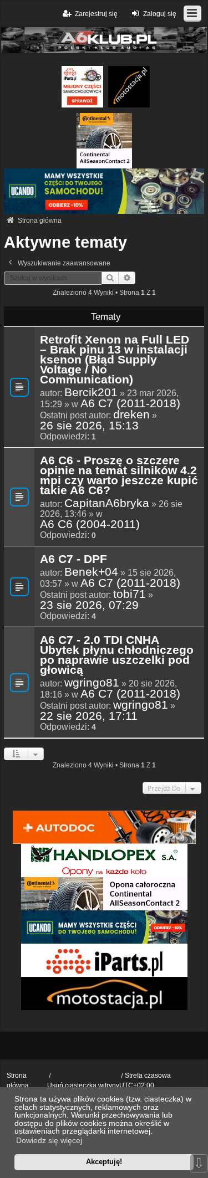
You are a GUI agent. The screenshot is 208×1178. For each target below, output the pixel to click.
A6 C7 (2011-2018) (130, 403)
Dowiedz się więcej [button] (49, 1140)
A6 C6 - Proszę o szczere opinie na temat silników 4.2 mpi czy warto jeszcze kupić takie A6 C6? (119, 475)
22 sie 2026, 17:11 (89, 716)
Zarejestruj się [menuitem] (96, 14)
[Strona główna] (104, 40)
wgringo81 (91, 683)
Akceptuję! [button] (104, 1161)
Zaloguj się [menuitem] (159, 14)
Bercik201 (91, 392)
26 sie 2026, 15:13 (89, 426)
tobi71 (129, 594)
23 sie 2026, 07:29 (89, 605)
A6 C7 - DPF (73, 559)
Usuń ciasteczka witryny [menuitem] (83, 1085)
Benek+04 (91, 572)
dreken (131, 414)
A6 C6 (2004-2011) (90, 524)
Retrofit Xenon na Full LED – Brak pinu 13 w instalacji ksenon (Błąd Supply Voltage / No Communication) (114, 360)
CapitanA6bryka (106, 503)
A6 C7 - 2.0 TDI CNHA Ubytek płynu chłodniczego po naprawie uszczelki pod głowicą (117, 655)
